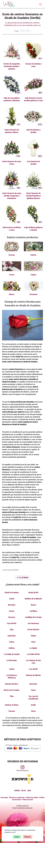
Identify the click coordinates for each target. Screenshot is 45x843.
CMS (29, 791)
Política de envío (27, 799)
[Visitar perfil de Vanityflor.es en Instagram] (22, 767)
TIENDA (17, 791)
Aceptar (16, 837)
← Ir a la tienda (22, 577)
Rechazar (27, 837)
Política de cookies (32, 797)
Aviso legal (4, 797)
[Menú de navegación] (40, 4)
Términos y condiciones (16, 797)
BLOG (23, 791)
